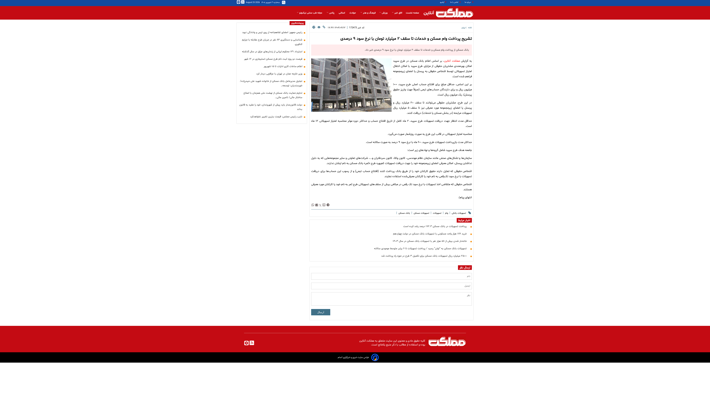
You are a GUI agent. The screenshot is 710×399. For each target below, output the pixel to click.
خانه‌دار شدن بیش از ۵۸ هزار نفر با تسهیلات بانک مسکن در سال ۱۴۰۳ (430, 241)
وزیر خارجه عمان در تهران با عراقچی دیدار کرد (279, 74)
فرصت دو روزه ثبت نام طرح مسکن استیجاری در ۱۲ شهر (273, 59)
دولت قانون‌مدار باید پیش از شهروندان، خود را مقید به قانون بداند (270, 107)
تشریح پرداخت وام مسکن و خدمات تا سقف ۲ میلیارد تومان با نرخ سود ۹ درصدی (406, 39)
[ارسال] (319, 28)
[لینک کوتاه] (324, 28)
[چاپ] (313, 28)
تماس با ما (454, 2)
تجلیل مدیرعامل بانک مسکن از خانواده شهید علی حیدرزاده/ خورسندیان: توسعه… (271, 83)
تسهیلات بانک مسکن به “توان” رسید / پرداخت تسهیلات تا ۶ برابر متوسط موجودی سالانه (420, 248)
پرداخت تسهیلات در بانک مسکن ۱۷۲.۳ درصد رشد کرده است (435, 226)
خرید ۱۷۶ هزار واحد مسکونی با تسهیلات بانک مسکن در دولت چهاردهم (430, 234)
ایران (464, 27)
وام (446, 213)
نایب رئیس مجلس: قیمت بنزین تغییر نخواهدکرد (276, 116)
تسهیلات (436, 213)
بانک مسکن (404, 213)
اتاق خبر (398, 13)
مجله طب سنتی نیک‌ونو (311, 13)
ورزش (384, 13)
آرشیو (442, 2)
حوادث (353, 13)
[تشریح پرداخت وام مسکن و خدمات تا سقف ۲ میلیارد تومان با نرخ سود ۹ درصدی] (351, 85)
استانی (342, 13)
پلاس (331, 13)
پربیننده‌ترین (297, 23)
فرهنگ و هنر (369, 13)
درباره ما (468, 2)
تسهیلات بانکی (458, 213)
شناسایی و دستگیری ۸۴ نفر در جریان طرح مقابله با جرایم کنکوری (272, 42)
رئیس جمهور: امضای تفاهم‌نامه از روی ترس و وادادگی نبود (272, 32)
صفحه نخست (412, 13)
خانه (470, 27)
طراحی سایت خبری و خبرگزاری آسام (353, 357)
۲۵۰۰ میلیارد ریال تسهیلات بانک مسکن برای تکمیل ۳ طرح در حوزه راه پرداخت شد (424, 256)
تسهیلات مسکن (421, 213)
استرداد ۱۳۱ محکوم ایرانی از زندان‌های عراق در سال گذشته (272, 51)
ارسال (320, 312)
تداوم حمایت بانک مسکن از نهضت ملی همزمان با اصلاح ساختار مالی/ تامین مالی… (273, 95)
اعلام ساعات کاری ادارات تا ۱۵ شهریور (283, 66)
